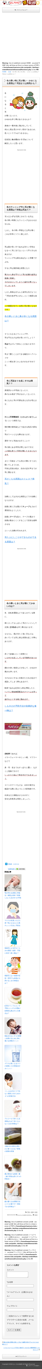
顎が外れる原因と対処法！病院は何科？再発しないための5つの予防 (13, 895)
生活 (9, 72)
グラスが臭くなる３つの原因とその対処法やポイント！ (12, 1066)
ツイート (16, 864)
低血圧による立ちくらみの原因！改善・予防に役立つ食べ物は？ (12, 950)
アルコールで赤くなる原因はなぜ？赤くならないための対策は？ (12, 1121)
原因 (32, 1212)
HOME (4, 72)
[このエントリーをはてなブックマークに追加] (6, 864)
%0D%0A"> (12, 869)
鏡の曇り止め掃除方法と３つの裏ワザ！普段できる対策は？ (12, 1204)
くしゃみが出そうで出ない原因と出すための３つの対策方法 (12, 1093)
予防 (28, 1212)
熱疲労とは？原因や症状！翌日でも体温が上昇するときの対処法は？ (12, 979)
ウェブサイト (12, 1306)
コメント (10, 1270)
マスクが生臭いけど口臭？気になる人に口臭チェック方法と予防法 (12, 923)
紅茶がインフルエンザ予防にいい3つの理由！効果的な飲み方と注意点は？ (13, 1009)
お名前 (10, 1282)
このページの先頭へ (33, 1365)
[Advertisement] (21, 34)
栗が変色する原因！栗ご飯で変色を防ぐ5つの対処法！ (13, 1176)
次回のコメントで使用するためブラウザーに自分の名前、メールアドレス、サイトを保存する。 (20, 1319)
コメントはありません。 (25, 1215)
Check (10, 864)
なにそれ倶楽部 (17, 1364)
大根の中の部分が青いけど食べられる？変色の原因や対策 (12, 1148)
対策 (36, 1212)
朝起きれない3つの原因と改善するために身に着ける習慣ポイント (13, 1038)
